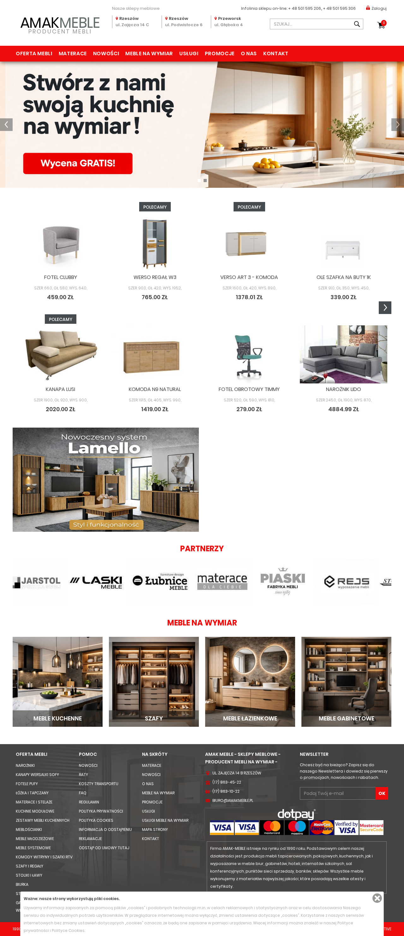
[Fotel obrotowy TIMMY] (249, 354)
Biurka (22, 884)
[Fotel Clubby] (60, 242)
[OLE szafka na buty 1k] (343, 242)
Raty (83, 774)
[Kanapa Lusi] (60, 354)
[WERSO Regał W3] (155, 242)
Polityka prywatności (101, 811)
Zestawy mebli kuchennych (42, 820)
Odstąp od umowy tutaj (104, 847)
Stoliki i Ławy (29, 875)
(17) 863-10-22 (226, 791)
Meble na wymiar (149, 53)
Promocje (220, 53)
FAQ (82, 793)
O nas (249, 53)
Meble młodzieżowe (35, 838)
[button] (6, 124)
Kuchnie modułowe (35, 811)
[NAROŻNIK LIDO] (343, 354)
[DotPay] (297, 814)
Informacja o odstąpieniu (105, 829)
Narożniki (25, 765)
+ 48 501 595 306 (339, 8)
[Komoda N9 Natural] (155, 354)
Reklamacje (90, 838)
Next (385, 307)
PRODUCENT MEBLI (60, 24)
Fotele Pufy (27, 783)
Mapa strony (155, 829)
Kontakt (275, 53)
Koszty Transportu (98, 783)
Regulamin (89, 802)
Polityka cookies (96, 820)
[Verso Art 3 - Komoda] (249, 242)
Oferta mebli (34, 53)
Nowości (106, 53)
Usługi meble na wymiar (165, 820)
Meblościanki (29, 829)
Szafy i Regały (29, 866)
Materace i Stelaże (34, 802)
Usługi (189, 53)
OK (381, 793)
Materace (73, 53)
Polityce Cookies (68, 930)
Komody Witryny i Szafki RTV (44, 857)
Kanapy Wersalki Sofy (37, 774)
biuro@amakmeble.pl (232, 800)
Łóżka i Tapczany (32, 793)
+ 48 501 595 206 (304, 8)
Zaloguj (379, 8)
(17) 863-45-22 (226, 782)
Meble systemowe (33, 847)
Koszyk (384, 23)
